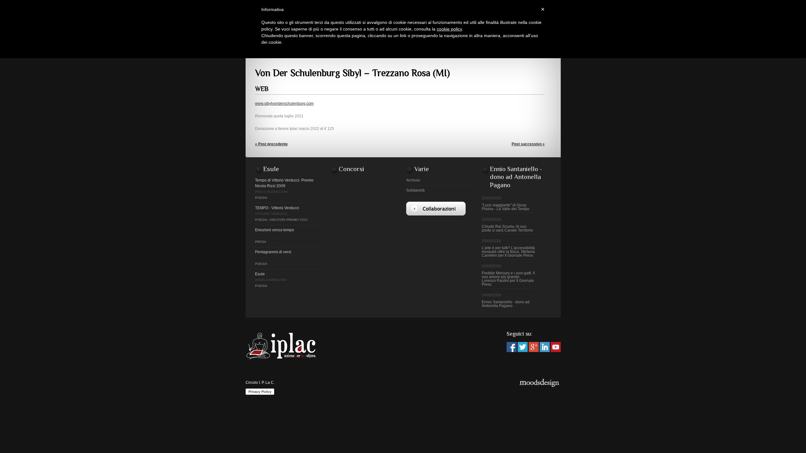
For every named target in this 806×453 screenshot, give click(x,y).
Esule (260, 274)
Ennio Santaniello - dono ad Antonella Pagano (506, 304)
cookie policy (449, 28)
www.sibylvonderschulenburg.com (284, 103)
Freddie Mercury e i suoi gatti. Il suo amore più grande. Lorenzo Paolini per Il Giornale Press (508, 279)
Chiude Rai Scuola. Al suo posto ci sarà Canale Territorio (507, 228)
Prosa (260, 241)
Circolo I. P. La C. (260, 382)
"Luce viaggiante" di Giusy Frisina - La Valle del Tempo (505, 207)
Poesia (261, 197)
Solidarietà (415, 190)
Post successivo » (528, 144)
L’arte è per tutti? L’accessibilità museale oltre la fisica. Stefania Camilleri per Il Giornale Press (508, 252)
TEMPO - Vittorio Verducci (277, 208)
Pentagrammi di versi (273, 252)
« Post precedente (271, 144)
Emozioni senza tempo (274, 230)
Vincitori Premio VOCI (288, 219)
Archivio (413, 180)
